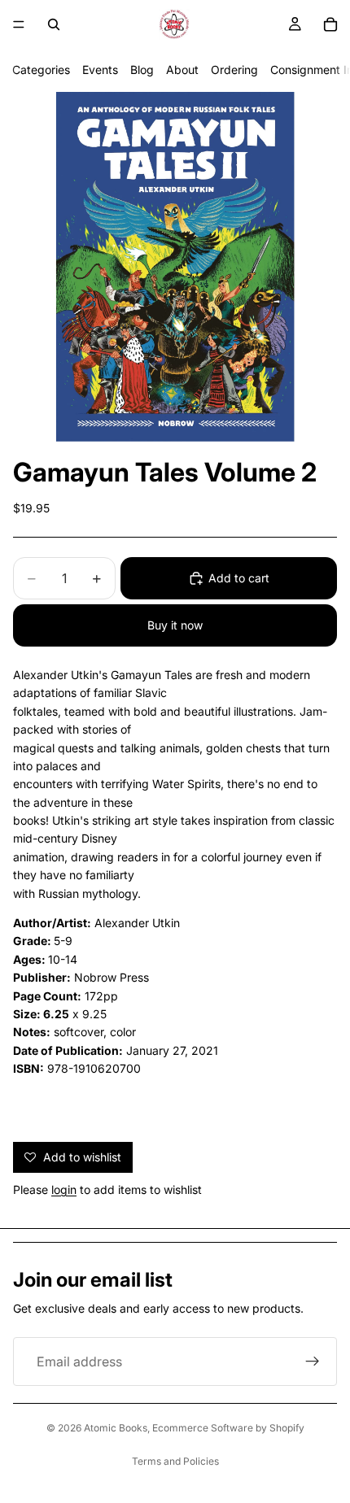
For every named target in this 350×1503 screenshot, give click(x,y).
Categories (41, 69)
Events (100, 69)
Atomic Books (115, 1428)
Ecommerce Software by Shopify (228, 1428)
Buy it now (175, 625)
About (182, 69)
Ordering (234, 69)
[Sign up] (312, 1361)
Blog (142, 69)
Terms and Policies (175, 1461)
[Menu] (18, 24)
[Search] (54, 24)
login (64, 1189)
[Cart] (330, 24)
